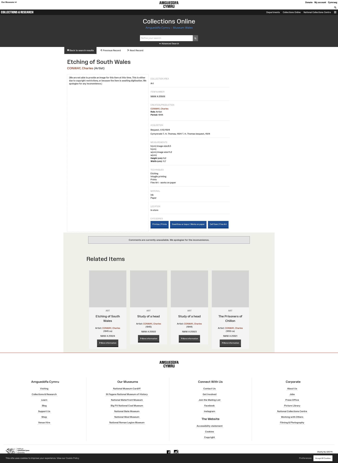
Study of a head (148, 316)
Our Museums (8, 2)
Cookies (209, 431)
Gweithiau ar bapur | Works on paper (188, 224)
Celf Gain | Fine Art (218, 224)
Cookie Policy (72, 458)
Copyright (209, 437)
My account (320, 2)
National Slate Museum (126, 411)
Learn (44, 400)
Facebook (209, 405)
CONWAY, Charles (80, 68)
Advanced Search (170, 43)
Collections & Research (17, 12)
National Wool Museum (126, 417)
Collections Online (292, 12)
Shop (44, 417)
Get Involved (209, 394)
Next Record (136, 50)
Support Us (44, 411)
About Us (292, 388)
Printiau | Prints (159, 224)
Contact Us (209, 388)
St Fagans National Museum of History (127, 394)
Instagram (209, 411)
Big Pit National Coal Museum (127, 405)
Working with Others (292, 417)
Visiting (44, 388)
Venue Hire (44, 422)
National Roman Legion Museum (126, 422)
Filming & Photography (292, 422)
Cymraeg (332, 2)
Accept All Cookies (323, 458)
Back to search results (81, 50)
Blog (44, 405)
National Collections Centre (317, 12)
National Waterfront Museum (127, 400)
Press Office (292, 400)
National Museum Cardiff (127, 388)
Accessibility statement (209, 426)
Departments (273, 12)
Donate (309, 2)
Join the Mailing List (209, 400)
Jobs (292, 394)
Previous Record (111, 50)
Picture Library (292, 405)
